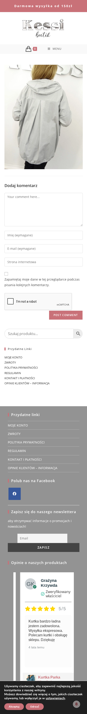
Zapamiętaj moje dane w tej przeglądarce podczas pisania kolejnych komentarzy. (42, 282)
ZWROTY (10, 362)
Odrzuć (34, 706)
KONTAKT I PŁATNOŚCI (19, 378)
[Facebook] (14, 494)
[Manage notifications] (76, 704)
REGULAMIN (12, 373)
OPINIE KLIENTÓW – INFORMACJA (27, 383)
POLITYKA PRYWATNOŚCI (21, 368)
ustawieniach (55, 698)
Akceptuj (14, 706)
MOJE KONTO (13, 357)
